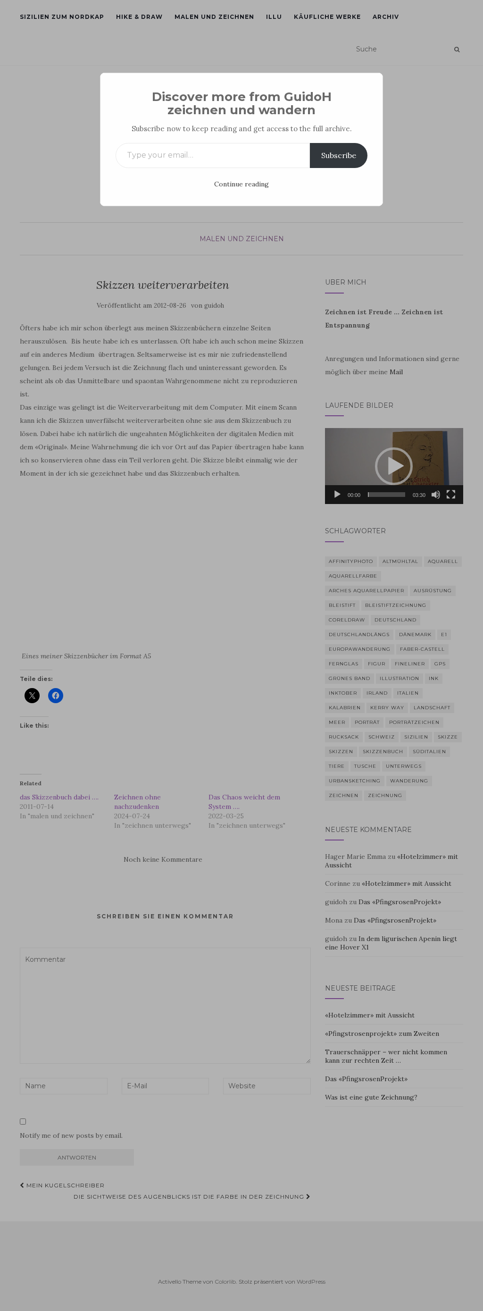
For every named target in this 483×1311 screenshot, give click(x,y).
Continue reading (241, 184)
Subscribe (338, 155)
